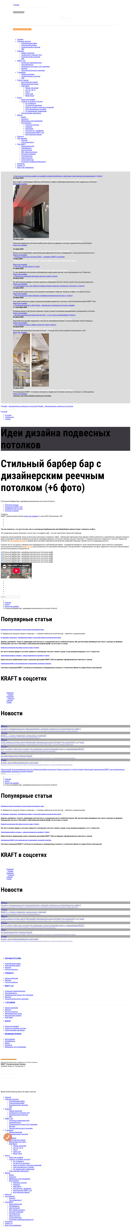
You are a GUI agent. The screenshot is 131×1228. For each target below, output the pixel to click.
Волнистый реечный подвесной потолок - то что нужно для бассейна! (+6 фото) (42, 319)
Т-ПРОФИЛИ (10, 1002)
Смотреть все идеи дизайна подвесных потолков (32, 396)
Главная (20, 39)
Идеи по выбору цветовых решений (39, 107)
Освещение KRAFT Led (13, 507)
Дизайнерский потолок (14, 509)
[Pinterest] (118, 1086)
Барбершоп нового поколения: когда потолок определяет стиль (22, 629)
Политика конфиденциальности (33, 162)
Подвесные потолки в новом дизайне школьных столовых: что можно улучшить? (43, 390)
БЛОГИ (7, 1021)
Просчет (24, 140)
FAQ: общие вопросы (29, 152)
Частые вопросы (11, 969)
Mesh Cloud (29, 96)
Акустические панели (29, 82)
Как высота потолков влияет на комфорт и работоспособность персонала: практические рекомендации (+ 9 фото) (55, 180)
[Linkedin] (122, 1086)
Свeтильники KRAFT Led (34, 133)
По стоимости (30, 103)
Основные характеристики (31, 63)
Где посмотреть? (27, 142)
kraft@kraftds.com (65, 17)
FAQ (22, 49)
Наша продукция (27, 146)
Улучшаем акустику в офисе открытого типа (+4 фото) (33, 329)
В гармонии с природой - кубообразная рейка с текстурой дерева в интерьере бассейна (31, 637)
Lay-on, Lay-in (30, 90)
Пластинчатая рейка (29, 45)
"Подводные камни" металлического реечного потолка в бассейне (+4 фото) (41, 251)
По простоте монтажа (33, 105)
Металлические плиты (29, 84)
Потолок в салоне (12, 511)
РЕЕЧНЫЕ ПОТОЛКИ (13, 958)
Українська (9, 417)
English (8, 419)
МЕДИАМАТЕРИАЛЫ (13, 1034)
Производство (26, 156)
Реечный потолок (12, 505)
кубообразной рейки (18, 541)
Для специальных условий (35, 109)
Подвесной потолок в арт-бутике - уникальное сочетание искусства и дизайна (42, 309)
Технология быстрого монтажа (33, 70)
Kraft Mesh (25, 86)
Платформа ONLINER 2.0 (22, 29)
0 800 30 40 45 (10, 409)
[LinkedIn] (5, 526)
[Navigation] (1, 404)
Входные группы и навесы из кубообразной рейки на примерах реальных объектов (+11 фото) (47, 241)
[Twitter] (5, 522)
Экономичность (27, 65)
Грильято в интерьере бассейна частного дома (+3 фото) (34, 280)
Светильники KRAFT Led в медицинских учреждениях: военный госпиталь (26, 663)
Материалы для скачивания (31, 121)
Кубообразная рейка (29, 43)
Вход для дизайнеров (25, 167)
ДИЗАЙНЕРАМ (18, 12)
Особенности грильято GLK (31, 55)
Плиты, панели (22, 80)
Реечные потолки (24, 41)
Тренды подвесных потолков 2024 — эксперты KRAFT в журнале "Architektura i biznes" (45, 261)
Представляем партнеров (31, 113)
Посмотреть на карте (9, 1069)
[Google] (125, 1086)
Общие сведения (27, 53)
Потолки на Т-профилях (34, 131)
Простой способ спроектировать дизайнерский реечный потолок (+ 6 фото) (41, 299)
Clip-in (27, 92)
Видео (23, 117)
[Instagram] (20, 34)
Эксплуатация (26, 150)
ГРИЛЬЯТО (9, 973)
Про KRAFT (21, 144)
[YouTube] (114, 1086)
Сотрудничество (27, 160)
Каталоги (24, 119)
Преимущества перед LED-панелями (35, 67)
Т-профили (21, 72)
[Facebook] (17, 34)
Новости (20, 136)
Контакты (21, 164)
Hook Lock (29, 94)
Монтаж (24, 68)
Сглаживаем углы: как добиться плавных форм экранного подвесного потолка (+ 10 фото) (46, 290)
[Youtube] (19, 34)
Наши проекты (27, 158)
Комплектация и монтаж (30, 47)
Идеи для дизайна (28, 100)
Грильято (20, 51)
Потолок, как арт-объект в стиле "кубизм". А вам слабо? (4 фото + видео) (40, 270)
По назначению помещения (36, 111)
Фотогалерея (26, 123)
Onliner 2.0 (21, 166)
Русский (4, 412)
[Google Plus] (5, 524)
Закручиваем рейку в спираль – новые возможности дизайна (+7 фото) (25, 655)
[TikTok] (129, 1086)
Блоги (19, 98)
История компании (28, 154)
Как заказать (22, 138)
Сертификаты (26, 148)
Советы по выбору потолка (31, 101)
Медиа (19, 115)
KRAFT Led (21, 61)
